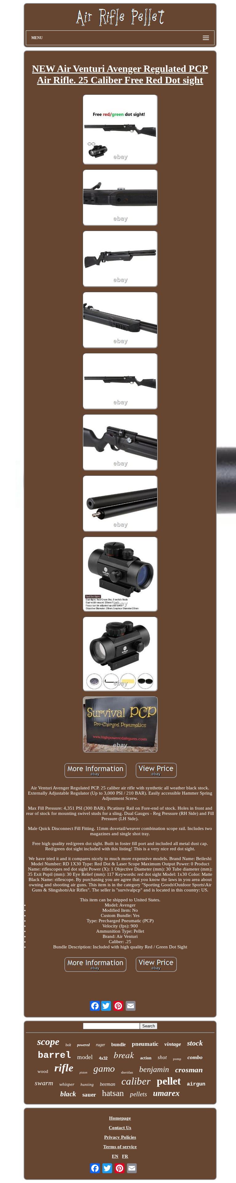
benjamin (154, 1069)
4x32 (103, 1058)
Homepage (120, 1118)
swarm (44, 1083)
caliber (136, 1081)
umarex (166, 1093)
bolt (68, 1045)
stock (195, 1043)
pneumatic (145, 1044)
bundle (118, 1044)
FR (125, 1156)
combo (195, 1057)
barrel (54, 1055)
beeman (107, 1084)
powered (83, 1045)
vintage (172, 1044)
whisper (66, 1084)
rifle (63, 1068)
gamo (104, 1068)
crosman (189, 1070)
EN (115, 1156)
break (124, 1055)
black (68, 1094)
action (145, 1058)
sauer (89, 1094)
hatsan (113, 1093)
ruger (100, 1044)
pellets (138, 1094)
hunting (87, 1084)
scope (48, 1041)
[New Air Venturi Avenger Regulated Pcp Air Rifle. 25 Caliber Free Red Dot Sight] (120, 130)
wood (42, 1071)
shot (162, 1057)
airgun (196, 1084)
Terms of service (120, 1146)
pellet (169, 1081)
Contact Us (120, 1127)
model (85, 1057)
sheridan (127, 1072)
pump (177, 1059)
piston (83, 1072)
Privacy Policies (120, 1137)
